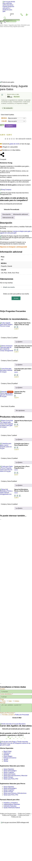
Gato (10, 701)
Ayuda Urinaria (8, 791)
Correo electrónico (6, 694)
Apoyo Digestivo (9, 769)
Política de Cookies (24, 813)
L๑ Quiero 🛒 (10, 126)
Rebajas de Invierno (10, 758)
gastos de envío (14, 144)
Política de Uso (16, 817)
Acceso (16, 298)
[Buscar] (4, 22)
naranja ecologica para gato (21, 231)
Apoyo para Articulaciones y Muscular (15, 775)
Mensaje (2, 702)
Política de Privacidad (22, 714)
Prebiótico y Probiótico (11, 803)
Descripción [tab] (6, 214)
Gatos (6, 25)
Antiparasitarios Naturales (12, 804)
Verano (6, 759)
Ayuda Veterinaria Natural (12, 807)
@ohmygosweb (21, 247)
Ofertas (6, 761)
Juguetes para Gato (14, 25)
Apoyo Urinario (8, 777)
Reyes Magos (8, 756)
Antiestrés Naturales (10, 806)
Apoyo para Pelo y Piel (11, 779)
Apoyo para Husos (9, 774)
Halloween (7, 753)
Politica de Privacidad (7, 713)
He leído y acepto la (15, 714)
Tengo (2, 699)
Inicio (1, 25)
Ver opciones (20, 410)
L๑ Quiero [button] (19, 342)
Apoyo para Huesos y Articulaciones (15, 793)
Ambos (17, 701)
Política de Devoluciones (8, 813)
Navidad (6, 754)
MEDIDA (4, 118)
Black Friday (7, 751)
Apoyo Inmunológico (10, 770)
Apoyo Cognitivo (9, 772)
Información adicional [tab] (20, 214)
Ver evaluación (8, 108)
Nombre (2, 689)
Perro (4, 701)
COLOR (4, 121)
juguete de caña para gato (8, 233)
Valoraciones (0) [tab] (7, 217)
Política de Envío (23, 815)
